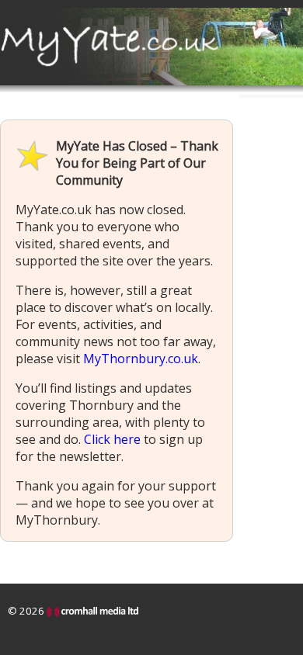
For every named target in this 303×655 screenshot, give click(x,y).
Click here (112, 439)
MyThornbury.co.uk (140, 358)
